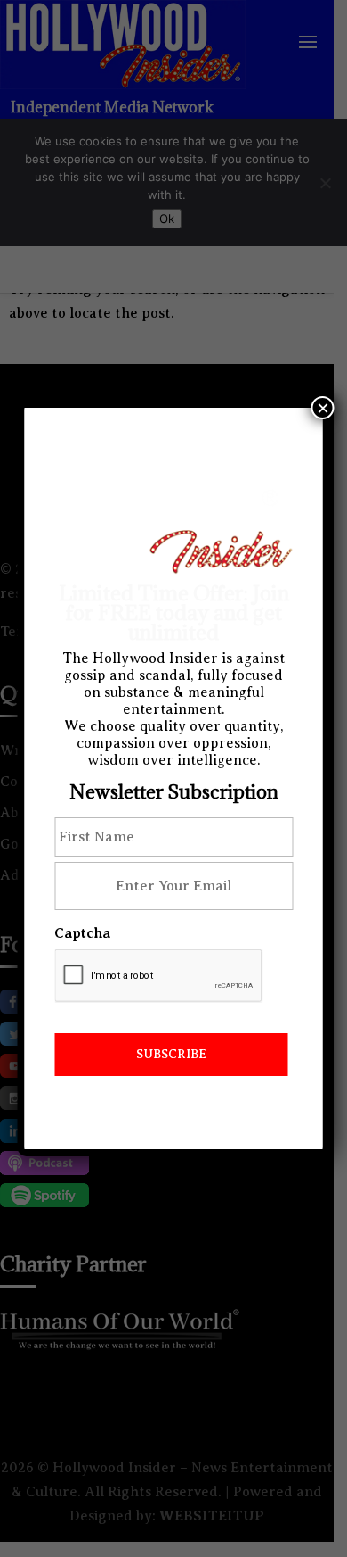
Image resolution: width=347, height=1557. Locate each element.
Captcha (82, 933)
